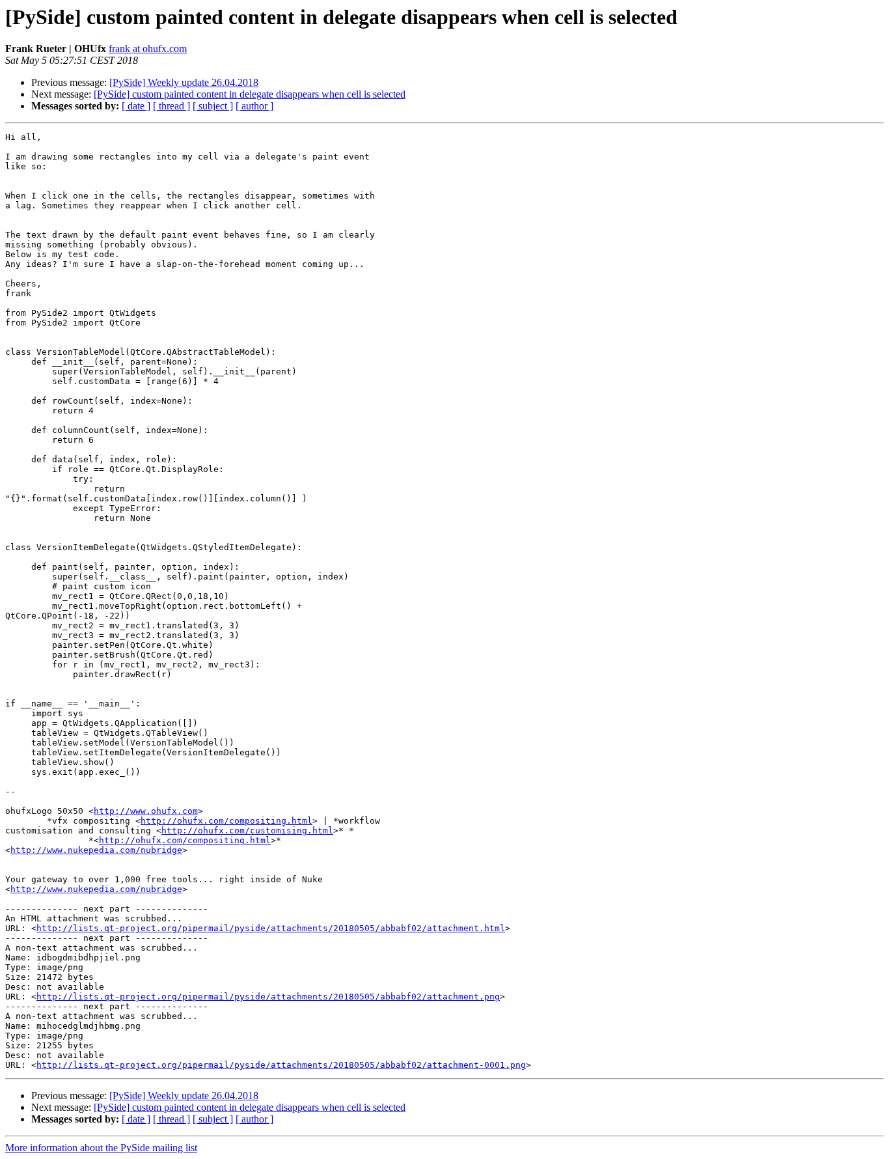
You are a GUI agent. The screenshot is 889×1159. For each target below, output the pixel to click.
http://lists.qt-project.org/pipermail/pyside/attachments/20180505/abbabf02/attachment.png (268, 996)
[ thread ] (171, 105)
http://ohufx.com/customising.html (247, 830)
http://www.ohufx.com (146, 811)
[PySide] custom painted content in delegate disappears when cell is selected (249, 94)
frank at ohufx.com (148, 48)
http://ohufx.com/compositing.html (226, 821)
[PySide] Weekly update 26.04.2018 (183, 82)
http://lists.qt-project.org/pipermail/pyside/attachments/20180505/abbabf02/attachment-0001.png (281, 1065)
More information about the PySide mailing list (101, 1147)
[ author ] (254, 105)
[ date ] (136, 105)
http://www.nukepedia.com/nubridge (96, 850)
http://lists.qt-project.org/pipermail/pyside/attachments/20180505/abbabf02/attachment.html (270, 928)
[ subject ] (213, 105)
